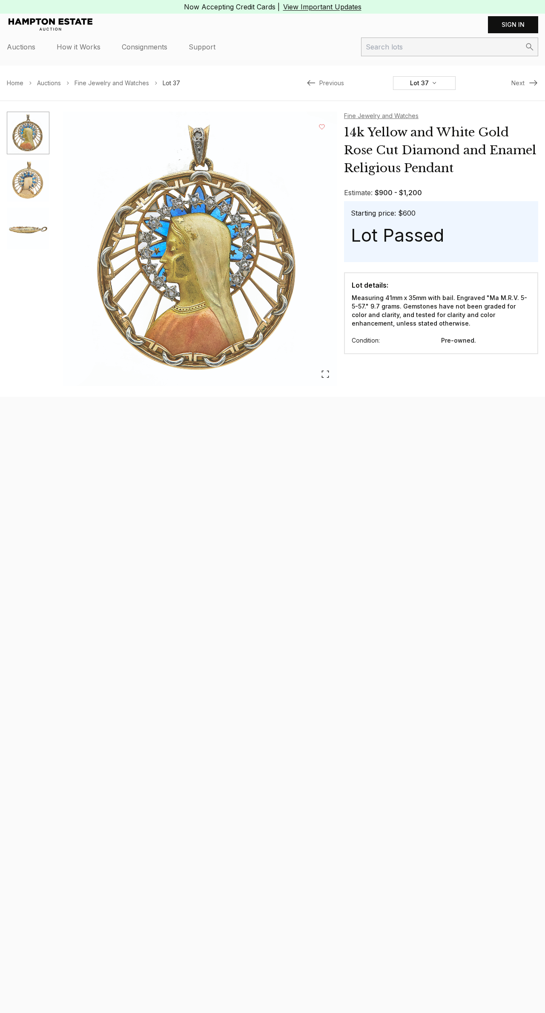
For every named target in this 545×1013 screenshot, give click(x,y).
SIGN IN (513, 24)
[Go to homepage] (50, 24)
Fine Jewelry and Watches (112, 83)
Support (202, 47)
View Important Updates (322, 7)
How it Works (78, 47)
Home (15, 83)
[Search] (529, 47)
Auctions (21, 47)
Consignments (144, 47)
